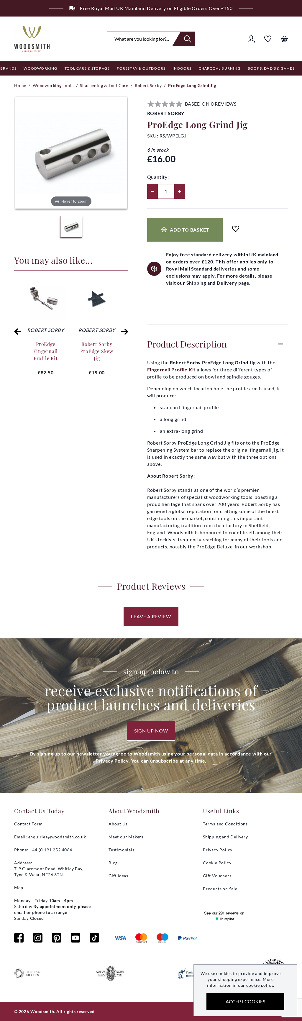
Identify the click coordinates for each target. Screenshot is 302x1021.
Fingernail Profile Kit (171, 369)
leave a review (151, 616)
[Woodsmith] (32, 39)
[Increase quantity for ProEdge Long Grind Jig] (179, 191)
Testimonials (121, 849)
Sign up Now (151, 730)
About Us (118, 823)
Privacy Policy (217, 849)
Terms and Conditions (225, 823)
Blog (113, 862)
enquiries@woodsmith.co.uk (57, 836)
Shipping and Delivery (225, 836)
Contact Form (28, 823)
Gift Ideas (118, 875)
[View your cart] (284, 38)
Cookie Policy (217, 862)
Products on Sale (220, 888)
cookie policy (259, 985)
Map (18, 887)
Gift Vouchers (217, 875)
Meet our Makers (126, 836)
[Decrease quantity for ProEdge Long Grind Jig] (152, 191)
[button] (17, 331)
